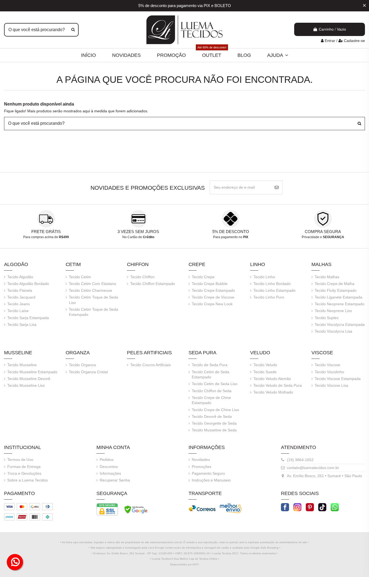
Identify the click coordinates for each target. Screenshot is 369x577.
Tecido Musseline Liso (26, 385)
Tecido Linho (264, 277)
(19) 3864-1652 (300, 460)
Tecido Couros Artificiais (150, 365)
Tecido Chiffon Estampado (152, 283)
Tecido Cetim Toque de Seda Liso (93, 300)
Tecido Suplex (326, 318)
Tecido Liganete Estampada (338, 297)
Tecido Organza (82, 365)
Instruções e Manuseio (211, 480)
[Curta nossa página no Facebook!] (285, 507)
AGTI (195, 564)
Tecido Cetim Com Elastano (92, 283)
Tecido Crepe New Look (212, 304)
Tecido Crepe (203, 277)
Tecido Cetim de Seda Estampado (210, 374)
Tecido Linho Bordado (272, 283)
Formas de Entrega (24, 466)
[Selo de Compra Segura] (135, 509)
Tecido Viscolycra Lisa (333, 331)
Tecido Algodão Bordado (28, 283)
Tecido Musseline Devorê (28, 378)
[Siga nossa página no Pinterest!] (310, 507)
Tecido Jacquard (21, 297)
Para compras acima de (46, 237)
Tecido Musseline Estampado (32, 372)
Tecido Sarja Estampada (28, 318)
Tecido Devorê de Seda (212, 416)
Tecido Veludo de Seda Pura (277, 385)
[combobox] (41, 30)
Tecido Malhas (327, 277)
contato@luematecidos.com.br (313, 467)
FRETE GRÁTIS (46, 231)
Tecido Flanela (19, 290)
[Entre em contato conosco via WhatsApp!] (335, 507)
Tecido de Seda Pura (209, 365)
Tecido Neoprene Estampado (339, 304)
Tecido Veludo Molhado (273, 392)
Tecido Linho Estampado (274, 290)
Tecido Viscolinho (329, 372)
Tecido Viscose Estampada (338, 378)
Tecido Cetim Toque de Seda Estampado (93, 312)
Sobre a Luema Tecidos (27, 480)
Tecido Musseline (22, 365)
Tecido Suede (265, 372)
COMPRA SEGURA (323, 231)
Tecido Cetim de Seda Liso (214, 384)
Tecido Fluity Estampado (336, 290)
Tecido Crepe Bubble (209, 283)
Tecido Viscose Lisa (331, 385)
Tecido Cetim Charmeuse (90, 290)
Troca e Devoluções (24, 473)
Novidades (201, 459)
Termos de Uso (20, 459)
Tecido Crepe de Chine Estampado (211, 400)
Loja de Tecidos (199, 558)
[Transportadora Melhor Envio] (230, 508)
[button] (277, 55)
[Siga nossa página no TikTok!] (322, 507)
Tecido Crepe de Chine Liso (215, 410)
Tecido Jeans (18, 304)
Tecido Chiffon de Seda (212, 391)
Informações (110, 473)
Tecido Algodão (20, 277)
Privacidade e (323, 237)
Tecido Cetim (80, 277)
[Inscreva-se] (276, 187)
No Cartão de (138, 237)
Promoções (201, 466)
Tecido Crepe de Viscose (213, 297)
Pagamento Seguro (208, 473)
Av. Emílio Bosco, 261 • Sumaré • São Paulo (324, 476)
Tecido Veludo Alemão (272, 378)
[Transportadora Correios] (202, 508)
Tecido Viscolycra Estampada (340, 324)
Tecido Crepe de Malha (334, 283)
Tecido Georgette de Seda (214, 423)
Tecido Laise (18, 311)
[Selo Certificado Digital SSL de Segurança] (107, 509)
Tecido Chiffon (142, 277)
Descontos (109, 466)
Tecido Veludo (265, 365)
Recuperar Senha (115, 480)
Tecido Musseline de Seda (214, 430)
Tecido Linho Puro (268, 297)
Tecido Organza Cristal (88, 372)
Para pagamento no (230, 237)
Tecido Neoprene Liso (333, 311)
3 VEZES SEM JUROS (138, 231)
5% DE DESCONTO (230, 231)
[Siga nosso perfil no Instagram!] (297, 507)
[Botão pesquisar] (73, 30)
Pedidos (106, 459)
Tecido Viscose (327, 365)
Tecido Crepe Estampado (213, 290)
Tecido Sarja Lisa (21, 324)
